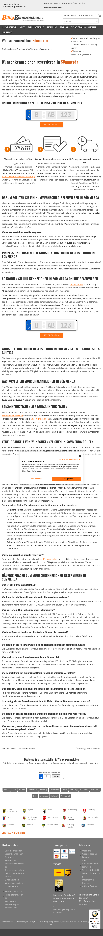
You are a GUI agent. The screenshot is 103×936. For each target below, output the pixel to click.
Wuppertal (65, 796)
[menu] (51, 30)
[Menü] (98, 911)
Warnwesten (11, 901)
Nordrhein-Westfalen (71, 818)
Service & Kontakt (90, 870)
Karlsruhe (95, 790)
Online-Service (76, 284)
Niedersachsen (53, 817)
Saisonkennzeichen (40, 418)
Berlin (6, 790)
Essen (64, 790)
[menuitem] (9, 27)
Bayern (30, 810)
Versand (31, 748)
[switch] (94, 926)
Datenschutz (88, 879)
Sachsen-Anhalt (52, 825)
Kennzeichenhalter (14, 891)
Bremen (22, 790)
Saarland (11, 825)
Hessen (10, 817)
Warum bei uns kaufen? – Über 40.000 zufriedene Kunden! (64, 3)
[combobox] (81, 20)
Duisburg (43, 790)
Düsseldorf (54, 790)
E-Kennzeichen (12, 879)
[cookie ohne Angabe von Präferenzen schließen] (80, 456)
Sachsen (30, 825)
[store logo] (22, 17)
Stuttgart (54, 796)
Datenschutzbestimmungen (70, 459)
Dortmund (32, 790)
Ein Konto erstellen (84, 15)
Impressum (84, 904)
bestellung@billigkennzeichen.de (14, 7)
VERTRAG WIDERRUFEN (13, 832)
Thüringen (90, 825)
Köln (35, 796)
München (44, 796)
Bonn (13, 790)
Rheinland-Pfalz (93, 817)
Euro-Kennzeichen (13, 850)
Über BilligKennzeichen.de (88, 748)
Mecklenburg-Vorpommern (32, 818)
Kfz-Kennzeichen (50, 559)
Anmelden (69, 15)
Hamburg (74, 790)
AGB (84, 860)
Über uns (86, 850)
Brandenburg (72, 810)
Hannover (84, 790)
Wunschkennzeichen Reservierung (18, 176)
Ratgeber (86, 883)
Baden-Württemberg (12, 811)
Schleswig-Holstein (70, 826)
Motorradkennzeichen (12, 415)
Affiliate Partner (89, 886)
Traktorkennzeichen (14, 870)
